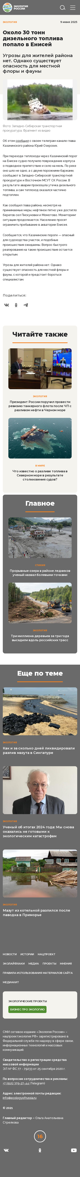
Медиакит (11, 982)
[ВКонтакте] (6, 305)
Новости (10, 954)
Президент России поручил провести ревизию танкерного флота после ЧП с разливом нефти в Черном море (40, 406)
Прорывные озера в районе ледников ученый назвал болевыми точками (40, 573)
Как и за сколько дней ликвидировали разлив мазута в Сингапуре (39, 750)
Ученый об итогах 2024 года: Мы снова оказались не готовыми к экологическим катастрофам (38, 831)
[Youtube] (74, 1150)
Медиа (33, 963)
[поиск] (63, 7)
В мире (40, 465)
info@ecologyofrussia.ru (19, 1098)
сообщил (22, 141)
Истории (27, 954)
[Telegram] (26, 305)
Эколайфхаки (14, 963)
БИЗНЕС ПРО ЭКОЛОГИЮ (27, 1009)
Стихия (40, 565)
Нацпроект (46, 954)
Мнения (66, 963)
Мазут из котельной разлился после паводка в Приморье (36, 912)
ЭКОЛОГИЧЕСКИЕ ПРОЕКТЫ (27, 1001)
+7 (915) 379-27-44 (16, 1083)
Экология (10, 22)
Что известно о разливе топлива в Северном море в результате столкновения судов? (40, 475)
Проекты (49, 963)
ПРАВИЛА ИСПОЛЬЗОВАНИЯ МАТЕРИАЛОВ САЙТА (38, 973)
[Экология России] (15, 7)
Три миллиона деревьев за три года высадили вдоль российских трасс (40, 638)
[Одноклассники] (16, 305)
